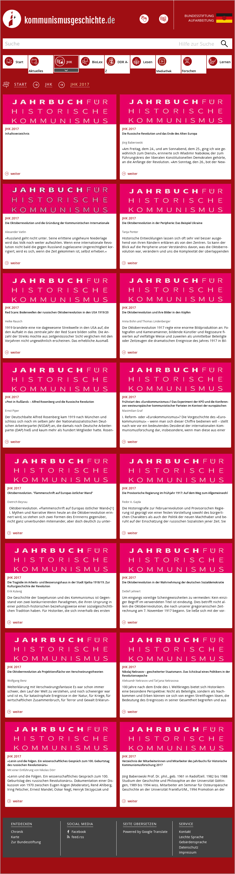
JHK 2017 (80, 84)
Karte (15, 837)
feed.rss (78, 837)
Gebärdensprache (193, 842)
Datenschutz (188, 847)
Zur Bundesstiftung (26, 842)
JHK (49, 84)
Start (20, 84)
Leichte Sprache (191, 837)
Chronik (17, 831)
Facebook (79, 831)
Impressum (187, 852)
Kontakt (185, 831)
